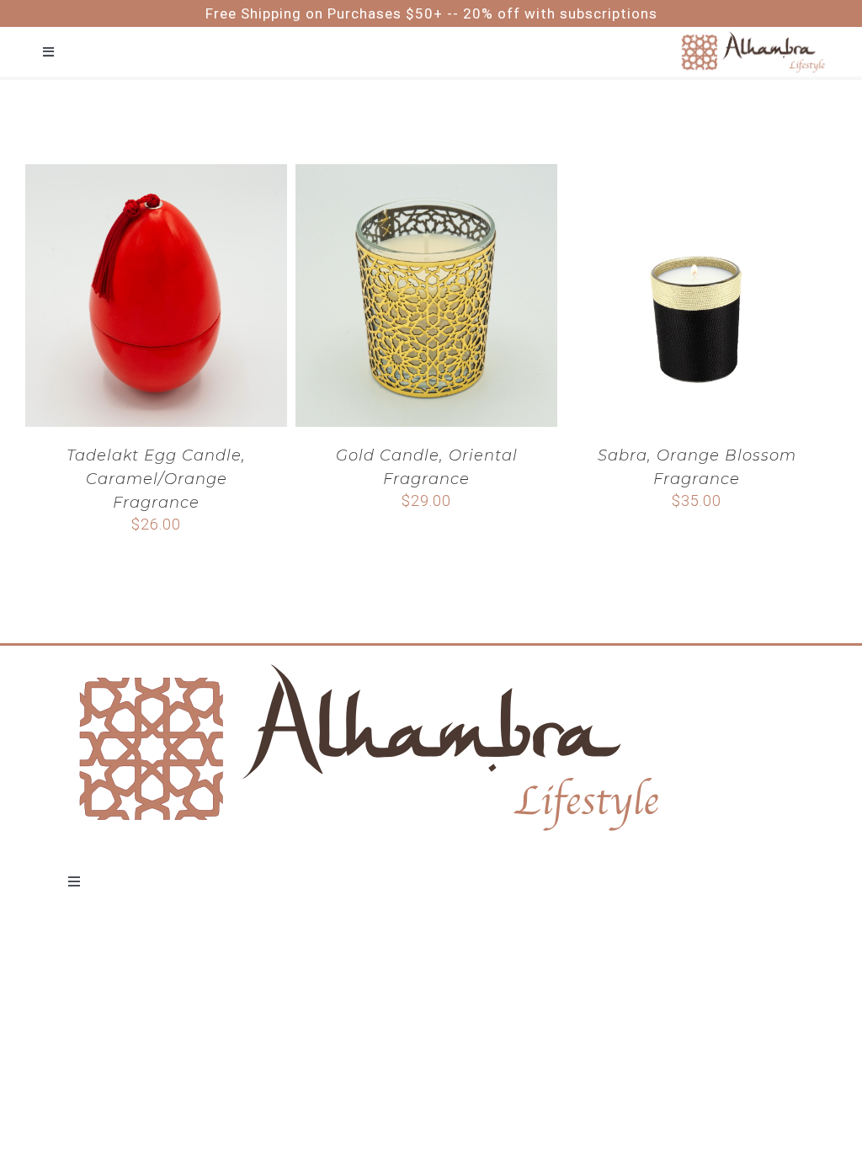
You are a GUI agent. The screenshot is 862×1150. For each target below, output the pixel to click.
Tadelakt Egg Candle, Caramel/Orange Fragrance (156, 479)
